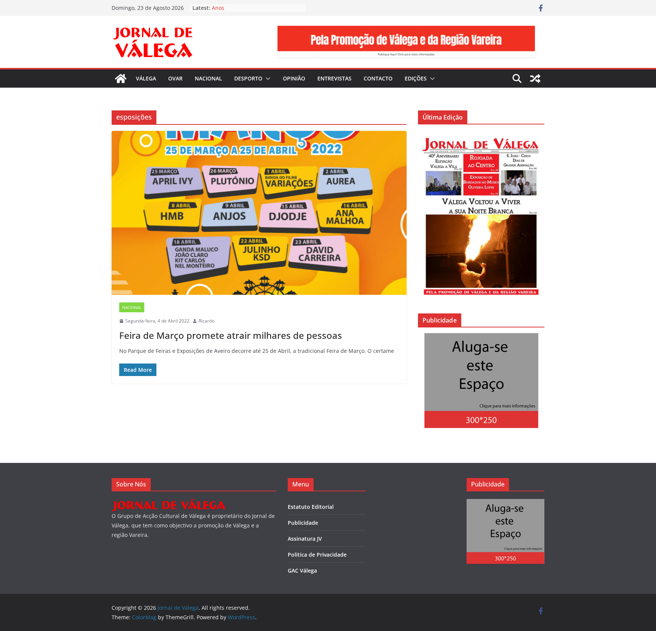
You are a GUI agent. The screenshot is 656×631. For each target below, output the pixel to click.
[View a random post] (535, 78)
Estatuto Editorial (311, 506)
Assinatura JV (305, 538)
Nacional (208, 78)
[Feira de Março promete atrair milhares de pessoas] (259, 213)
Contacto (378, 78)
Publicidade (303, 522)
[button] (266, 78)
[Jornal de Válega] (121, 78)
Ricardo (206, 321)
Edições (416, 78)
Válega (146, 78)
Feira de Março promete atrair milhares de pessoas (230, 335)
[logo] (169, 503)
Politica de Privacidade (317, 554)
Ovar (175, 78)
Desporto (248, 78)
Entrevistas (334, 78)
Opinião (294, 78)
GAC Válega (302, 570)
